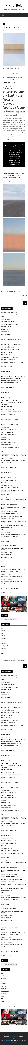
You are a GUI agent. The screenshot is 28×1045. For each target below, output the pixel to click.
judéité (3, 635)
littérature (4, 638)
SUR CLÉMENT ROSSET (7, 352)
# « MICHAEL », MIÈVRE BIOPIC (9, 480)
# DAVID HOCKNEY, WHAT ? (8, 539)
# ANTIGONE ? (5, 390)
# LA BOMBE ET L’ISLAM (7, 552)
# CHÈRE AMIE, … (5, 427)
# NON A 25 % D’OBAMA (7, 422)
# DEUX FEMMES (5, 439)
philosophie (4, 643)
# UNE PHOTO (5, 541)
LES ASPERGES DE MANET (8, 321)
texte (2, 651)
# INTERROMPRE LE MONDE (8, 434)
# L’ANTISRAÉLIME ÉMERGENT (9, 511)
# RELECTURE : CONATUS (7, 519)
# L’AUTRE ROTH (5, 397)
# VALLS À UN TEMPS (6, 574)
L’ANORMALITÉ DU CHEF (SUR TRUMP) (11, 514)
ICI (17, 660)
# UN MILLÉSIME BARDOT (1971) (9, 477)
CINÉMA (3, 630)
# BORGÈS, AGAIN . (6, 334)
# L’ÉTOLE (3, 465)
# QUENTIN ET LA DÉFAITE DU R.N (10, 588)
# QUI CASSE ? (5, 586)
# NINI (3, 566)
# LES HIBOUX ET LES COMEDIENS (10, 571)
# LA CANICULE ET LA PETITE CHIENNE (11, 412)
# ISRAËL (3, 470)
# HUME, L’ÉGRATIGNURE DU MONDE (11, 339)
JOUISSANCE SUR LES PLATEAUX (9, 324)
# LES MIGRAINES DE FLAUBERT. (9, 312)
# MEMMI (3, 437)
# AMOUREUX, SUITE (6, 337)
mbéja (12, 30)
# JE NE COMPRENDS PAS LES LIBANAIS (11, 516)
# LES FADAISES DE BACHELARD (9, 504)
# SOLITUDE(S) (5, 494)
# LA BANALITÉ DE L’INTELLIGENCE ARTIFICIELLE (13, 499)
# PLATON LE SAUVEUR (7, 407)
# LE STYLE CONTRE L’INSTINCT (9, 400)
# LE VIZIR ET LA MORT (7, 366)
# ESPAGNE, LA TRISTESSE (8, 359)
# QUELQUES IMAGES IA (7, 409)
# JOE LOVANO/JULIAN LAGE (8, 414)
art (4, 24)
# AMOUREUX (4, 342)
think (2, 656)
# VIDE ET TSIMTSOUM (7, 475)
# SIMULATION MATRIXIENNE (8, 502)
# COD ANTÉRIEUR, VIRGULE (8, 442)
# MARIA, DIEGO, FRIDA (7, 555)
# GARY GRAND (5, 392)
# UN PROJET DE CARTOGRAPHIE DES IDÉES (12, 497)
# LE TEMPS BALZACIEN (7, 472)
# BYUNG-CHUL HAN (6, 485)
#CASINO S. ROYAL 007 (7, 579)
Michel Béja (14, 5)
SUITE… (3, 529)
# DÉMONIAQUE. (5, 371)
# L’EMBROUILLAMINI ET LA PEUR (10, 357)
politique (3, 648)
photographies (5, 646)
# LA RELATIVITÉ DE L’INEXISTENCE (10, 564)
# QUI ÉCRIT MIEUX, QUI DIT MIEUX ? (10, 487)
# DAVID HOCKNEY (6, 374)
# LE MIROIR (4, 417)
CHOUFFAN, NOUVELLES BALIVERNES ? (11, 369)
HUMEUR (3, 633)
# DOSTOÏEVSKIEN (6, 445)
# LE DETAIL (4, 482)
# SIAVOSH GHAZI (5, 532)
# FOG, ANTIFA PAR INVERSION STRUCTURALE (13, 569)
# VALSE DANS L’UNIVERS (7, 395)
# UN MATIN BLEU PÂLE (7, 432)
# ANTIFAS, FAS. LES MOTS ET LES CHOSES (12, 576)
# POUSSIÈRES (5, 332)
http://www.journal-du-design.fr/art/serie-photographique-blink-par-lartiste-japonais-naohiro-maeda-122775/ (14, 175)
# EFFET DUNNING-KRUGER (8, 387)
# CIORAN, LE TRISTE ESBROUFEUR (10, 424)
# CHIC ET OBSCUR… (6, 327)
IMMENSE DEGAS (5, 319)
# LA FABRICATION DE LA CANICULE (10, 344)
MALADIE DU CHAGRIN (7, 385)
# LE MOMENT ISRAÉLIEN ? (8, 557)
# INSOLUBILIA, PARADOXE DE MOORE (11, 419)
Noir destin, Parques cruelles (11, 291)
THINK (3, 653)
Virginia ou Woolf (5, 329)
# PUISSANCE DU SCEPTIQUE (8, 429)
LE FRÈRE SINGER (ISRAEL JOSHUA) (10, 447)
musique (3, 640)
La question (21, 295)
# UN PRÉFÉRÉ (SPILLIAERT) (8, 347)
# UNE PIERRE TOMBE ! (7, 458)
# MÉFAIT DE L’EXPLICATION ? (8, 467)
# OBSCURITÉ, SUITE (6, 354)
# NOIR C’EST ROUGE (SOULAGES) (10, 349)
